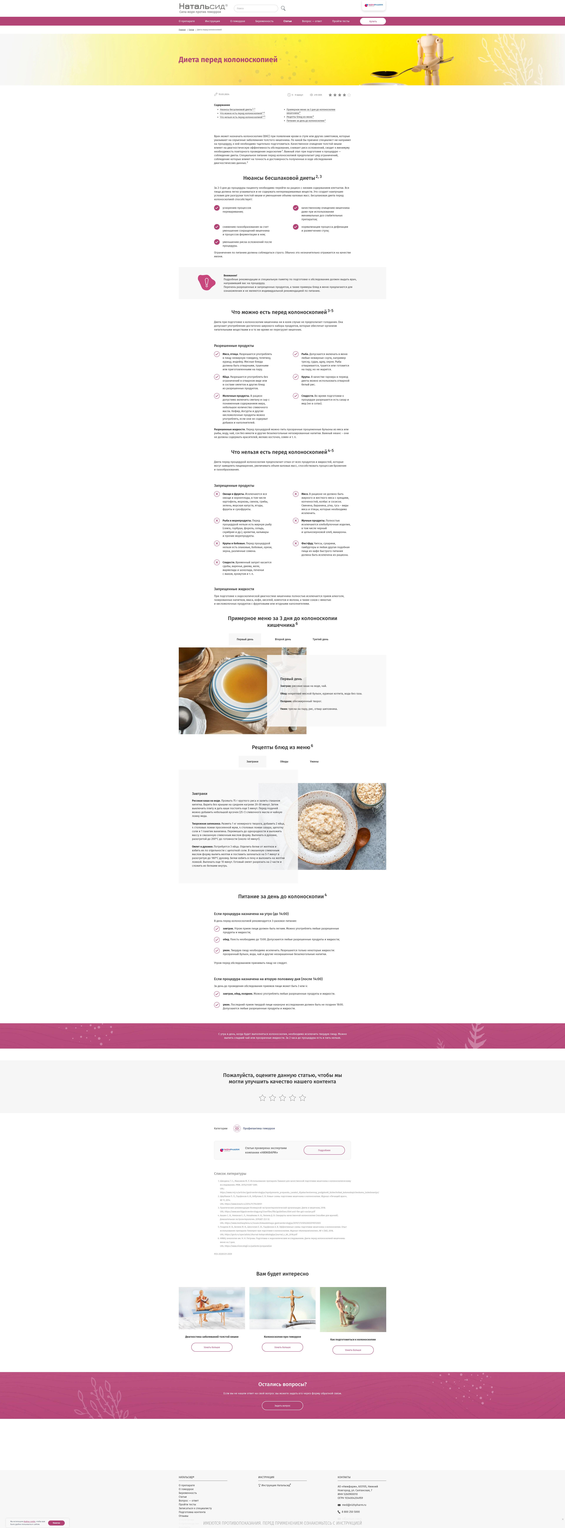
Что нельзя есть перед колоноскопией (242, 117)
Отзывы (183, 1516)
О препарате (187, 21)
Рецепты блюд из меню (300, 116)
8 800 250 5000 (351, 1511)
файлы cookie (29, 1521)
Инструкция (212, 21)
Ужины (314, 761)
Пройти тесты (340, 21)
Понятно (56, 1523)
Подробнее (324, 1150)
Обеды (284, 761)
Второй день (283, 639)
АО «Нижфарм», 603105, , (358, 1488)
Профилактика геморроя (259, 1128)
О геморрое (237, 21)
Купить (373, 21)
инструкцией (349, 1523)
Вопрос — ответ (312, 21)
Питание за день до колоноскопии (306, 120)
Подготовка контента (192, 1512)
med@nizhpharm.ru (354, 1505)
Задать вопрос (282, 1405)
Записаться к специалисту (195, 1508)
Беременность (264, 21)
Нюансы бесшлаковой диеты (237, 109)
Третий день (320, 639)
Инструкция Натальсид (276, 1485)
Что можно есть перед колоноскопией (242, 113)
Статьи (288, 21)
